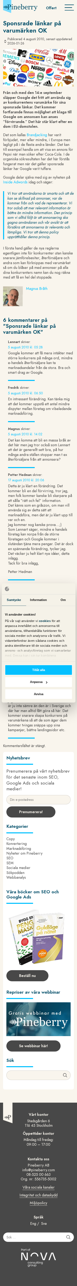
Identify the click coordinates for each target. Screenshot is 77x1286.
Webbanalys (16, 877)
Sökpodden (15, 872)
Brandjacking (37, 135)
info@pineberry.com (38, 1170)
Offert (51, 8)
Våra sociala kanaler (39, 1187)
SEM (10, 863)
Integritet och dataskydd (38, 1195)
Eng (33, 1223)
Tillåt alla (38, 670)
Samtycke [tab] (14, 600)
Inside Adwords (15, 182)
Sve (44, 1223)
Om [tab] (63, 600)
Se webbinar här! (33, 1046)
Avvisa (38, 694)
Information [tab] (38, 600)
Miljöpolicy (38, 1203)
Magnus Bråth (36, 288)
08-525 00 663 (38, 1174)
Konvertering (16, 843)
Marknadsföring (18, 848)
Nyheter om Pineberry (24, 853)
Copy (10, 839)
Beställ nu (27, 975)
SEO (9, 858)
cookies (45, 621)
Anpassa (36, 682)
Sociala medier (18, 867)
